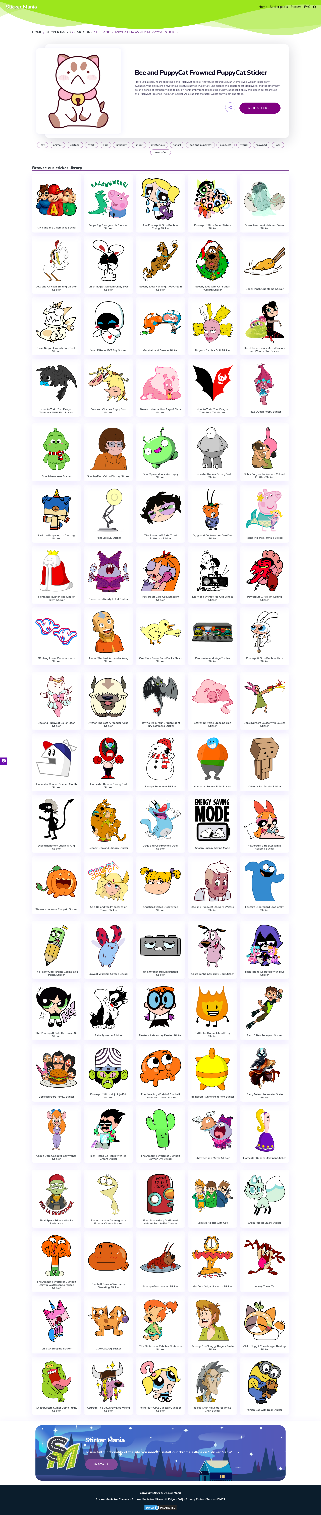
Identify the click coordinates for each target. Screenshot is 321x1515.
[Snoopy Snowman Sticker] (160, 759)
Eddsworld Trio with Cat (212, 1222)
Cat (42, 145)
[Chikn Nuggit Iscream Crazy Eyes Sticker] (108, 260)
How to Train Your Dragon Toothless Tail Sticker (213, 411)
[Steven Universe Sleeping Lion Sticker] (212, 696)
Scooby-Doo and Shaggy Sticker (108, 848)
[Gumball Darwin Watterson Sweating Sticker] (108, 1256)
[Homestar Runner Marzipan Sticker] (264, 1130)
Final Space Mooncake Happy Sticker (160, 476)
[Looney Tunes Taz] (264, 1257)
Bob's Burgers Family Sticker (56, 1096)
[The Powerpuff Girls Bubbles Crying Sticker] (160, 199)
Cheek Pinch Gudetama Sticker (265, 288)
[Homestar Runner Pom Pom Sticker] (212, 1069)
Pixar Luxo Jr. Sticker (108, 537)
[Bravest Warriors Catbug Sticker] (108, 946)
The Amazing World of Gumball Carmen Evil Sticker (160, 1157)
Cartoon (75, 145)
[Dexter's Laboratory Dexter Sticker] (160, 1008)
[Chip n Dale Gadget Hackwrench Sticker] (56, 1129)
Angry (138, 145)
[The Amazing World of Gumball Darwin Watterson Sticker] (160, 1068)
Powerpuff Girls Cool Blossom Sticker (160, 598)
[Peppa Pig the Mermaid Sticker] (264, 510)
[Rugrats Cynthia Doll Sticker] (212, 323)
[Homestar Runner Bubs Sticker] (212, 759)
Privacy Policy (195, 1499)
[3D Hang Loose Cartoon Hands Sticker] (56, 632)
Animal (57, 145)
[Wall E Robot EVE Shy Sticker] (108, 323)
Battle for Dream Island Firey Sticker (212, 1035)
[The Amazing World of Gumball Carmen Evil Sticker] (160, 1129)
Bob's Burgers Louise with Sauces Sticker (264, 724)
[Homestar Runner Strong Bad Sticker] (108, 758)
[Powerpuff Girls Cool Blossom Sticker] (160, 571)
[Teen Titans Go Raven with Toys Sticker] (264, 945)
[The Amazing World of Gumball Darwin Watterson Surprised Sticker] (56, 1256)
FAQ (180, 1499)
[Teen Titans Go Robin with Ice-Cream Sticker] (108, 1129)
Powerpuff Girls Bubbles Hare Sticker (264, 660)
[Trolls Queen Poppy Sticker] (264, 384)
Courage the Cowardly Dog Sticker (212, 973)
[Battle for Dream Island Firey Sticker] (212, 1007)
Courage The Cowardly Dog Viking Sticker (108, 1409)
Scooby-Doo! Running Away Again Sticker (160, 288)
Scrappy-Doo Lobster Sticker (160, 1286)
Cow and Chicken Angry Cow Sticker (108, 411)
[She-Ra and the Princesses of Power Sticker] (108, 881)
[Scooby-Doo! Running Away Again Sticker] (160, 260)
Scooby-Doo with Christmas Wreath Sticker (212, 288)
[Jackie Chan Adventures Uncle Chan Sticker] (212, 1381)
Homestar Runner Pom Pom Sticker (212, 1096)
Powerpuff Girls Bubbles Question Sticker (160, 1409)
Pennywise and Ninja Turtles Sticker (212, 660)
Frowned (261, 145)
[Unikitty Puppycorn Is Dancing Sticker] (56, 509)
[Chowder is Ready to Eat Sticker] (108, 571)
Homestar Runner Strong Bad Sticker (108, 786)
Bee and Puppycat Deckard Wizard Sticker (212, 908)
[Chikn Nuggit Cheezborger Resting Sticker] (264, 1320)
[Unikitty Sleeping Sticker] (56, 1321)
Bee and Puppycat (200, 145)
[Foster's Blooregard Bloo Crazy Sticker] (264, 881)
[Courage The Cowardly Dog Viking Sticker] (108, 1381)
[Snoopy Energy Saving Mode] (212, 820)
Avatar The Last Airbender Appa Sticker (108, 724)
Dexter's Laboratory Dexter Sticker (160, 1035)
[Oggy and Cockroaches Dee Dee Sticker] (212, 509)
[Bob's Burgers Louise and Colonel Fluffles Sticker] (264, 448)
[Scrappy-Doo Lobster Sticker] (160, 1257)
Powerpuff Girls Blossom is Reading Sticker (264, 847)
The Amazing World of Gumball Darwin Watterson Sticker (160, 1096)
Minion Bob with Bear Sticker (264, 1409)
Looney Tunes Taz (264, 1286)
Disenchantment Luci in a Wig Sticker (56, 847)
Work (91, 145)
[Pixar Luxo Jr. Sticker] (108, 510)
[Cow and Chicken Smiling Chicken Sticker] (56, 260)
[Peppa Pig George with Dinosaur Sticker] (108, 199)
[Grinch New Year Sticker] (56, 449)
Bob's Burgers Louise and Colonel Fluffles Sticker (264, 476)
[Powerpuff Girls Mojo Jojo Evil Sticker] (108, 1068)
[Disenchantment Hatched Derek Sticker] (264, 199)
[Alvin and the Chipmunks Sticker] (56, 200)
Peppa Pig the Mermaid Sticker (264, 537)
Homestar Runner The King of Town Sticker (56, 598)
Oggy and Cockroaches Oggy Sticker (160, 847)
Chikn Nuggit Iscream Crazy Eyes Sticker (108, 288)
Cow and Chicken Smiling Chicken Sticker (56, 288)
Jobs (278, 145)
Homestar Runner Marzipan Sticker (264, 1158)
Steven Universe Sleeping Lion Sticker (212, 724)
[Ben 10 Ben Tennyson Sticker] (264, 1008)
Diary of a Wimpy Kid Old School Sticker (212, 598)
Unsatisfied (160, 152)
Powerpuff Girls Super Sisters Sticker (212, 227)
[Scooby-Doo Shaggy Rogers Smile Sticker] (212, 1320)
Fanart (177, 145)
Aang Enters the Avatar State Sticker (264, 1096)
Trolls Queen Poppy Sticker (264, 411)
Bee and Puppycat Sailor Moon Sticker (56, 724)
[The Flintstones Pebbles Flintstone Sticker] (160, 1320)
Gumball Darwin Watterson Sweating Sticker (108, 1286)
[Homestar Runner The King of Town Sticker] (56, 571)
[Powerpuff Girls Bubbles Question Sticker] (160, 1381)
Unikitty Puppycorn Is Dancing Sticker (56, 537)
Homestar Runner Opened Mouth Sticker (56, 786)
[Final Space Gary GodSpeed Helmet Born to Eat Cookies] (160, 1194)
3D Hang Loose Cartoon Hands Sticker (56, 660)
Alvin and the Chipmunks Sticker (56, 227)
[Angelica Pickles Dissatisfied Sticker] (160, 881)
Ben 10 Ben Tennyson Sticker (265, 1035)
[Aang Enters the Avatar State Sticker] (264, 1068)
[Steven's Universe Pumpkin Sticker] (56, 882)
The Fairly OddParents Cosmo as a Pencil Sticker (56, 973)
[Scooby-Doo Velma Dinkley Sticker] (108, 449)
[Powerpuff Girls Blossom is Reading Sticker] (264, 819)
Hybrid (244, 145)
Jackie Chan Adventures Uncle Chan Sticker (212, 1409)
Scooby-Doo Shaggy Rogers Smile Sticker (212, 1348)
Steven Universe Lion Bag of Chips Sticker (160, 411)
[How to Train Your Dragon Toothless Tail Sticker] (212, 383)
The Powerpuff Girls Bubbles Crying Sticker (160, 227)
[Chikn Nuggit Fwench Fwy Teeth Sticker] (56, 322)
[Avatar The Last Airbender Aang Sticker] (108, 632)
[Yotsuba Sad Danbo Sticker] (264, 759)
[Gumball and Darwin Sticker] (160, 323)
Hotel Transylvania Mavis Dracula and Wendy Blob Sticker (264, 350)
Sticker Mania (21, 7)
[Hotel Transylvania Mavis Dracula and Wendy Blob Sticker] (264, 322)
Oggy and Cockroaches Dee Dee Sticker (212, 537)
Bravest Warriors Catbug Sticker (108, 973)
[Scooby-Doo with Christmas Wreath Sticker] (212, 260)
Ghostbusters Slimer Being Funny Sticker (56, 1409)
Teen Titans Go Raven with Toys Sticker (264, 973)
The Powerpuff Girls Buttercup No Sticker (56, 1035)
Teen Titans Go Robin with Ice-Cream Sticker (108, 1157)
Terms (210, 1499)
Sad (105, 145)
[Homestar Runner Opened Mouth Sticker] (56, 758)
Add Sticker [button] (260, 108)
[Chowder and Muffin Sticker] (212, 1130)
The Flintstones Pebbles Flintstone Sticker (160, 1348)
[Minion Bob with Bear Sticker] (264, 1382)
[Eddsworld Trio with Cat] (212, 1195)
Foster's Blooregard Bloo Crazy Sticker (264, 908)
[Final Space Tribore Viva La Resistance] (56, 1194)
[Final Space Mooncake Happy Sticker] (160, 448)
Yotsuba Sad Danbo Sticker (264, 786)
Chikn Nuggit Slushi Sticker (264, 1222)
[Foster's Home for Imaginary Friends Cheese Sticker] (108, 1194)
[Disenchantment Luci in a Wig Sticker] (56, 819)
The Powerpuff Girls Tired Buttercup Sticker (160, 537)
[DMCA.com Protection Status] (160, 1510)
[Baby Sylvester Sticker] (108, 1008)
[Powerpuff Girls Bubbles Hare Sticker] (264, 632)
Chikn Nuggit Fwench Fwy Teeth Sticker (56, 350)
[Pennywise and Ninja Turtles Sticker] (212, 632)
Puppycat (225, 145)
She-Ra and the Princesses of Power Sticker (108, 908)
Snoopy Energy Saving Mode (212, 848)
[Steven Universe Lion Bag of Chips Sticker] (160, 383)
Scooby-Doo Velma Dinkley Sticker (108, 476)
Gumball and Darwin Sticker (160, 350)
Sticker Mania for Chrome (112, 1499)
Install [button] (101, 1464)
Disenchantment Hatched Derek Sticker (264, 227)
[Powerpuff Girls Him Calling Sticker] (264, 571)
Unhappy (121, 145)
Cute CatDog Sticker (108, 1348)
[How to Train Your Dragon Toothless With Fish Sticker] (56, 383)
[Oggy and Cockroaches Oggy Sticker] (160, 819)
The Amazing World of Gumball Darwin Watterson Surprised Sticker (56, 1285)
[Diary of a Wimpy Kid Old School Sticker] (212, 571)
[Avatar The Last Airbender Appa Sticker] (108, 696)
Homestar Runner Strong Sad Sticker (212, 476)
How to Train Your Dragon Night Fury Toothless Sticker (160, 724)
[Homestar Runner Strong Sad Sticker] (212, 448)
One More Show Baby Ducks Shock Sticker (160, 660)
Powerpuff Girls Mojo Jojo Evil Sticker (108, 1096)
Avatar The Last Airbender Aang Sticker (108, 660)
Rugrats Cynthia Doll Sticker (212, 350)
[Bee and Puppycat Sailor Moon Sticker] (56, 696)
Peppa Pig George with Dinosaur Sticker (108, 227)
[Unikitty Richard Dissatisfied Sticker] (160, 945)
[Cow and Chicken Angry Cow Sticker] (108, 383)
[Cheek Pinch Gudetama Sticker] (264, 261)
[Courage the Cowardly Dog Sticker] (212, 946)
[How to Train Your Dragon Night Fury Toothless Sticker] (160, 696)
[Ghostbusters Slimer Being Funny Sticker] (56, 1381)
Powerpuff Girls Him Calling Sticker (264, 598)
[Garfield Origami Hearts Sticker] (212, 1257)
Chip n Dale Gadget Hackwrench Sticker (56, 1157)
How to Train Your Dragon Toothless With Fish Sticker (56, 411)
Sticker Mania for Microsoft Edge (153, 1499)
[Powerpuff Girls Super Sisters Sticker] (212, 199)
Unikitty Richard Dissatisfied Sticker (160, 973)
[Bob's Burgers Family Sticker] (56, 1069)
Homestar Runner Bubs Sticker (212, 786)
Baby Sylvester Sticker (108, 1035)
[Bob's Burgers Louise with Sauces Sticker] (264, 696)
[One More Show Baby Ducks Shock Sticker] (160, 632)
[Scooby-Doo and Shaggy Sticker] (108, 820)
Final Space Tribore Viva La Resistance (56, 1222)
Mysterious (158, 145)
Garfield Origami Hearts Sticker (212, 1286)
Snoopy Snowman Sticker (160, 786)
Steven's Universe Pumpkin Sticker (56, 909)
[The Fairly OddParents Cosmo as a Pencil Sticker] (56, 945)
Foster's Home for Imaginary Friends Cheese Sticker (108, 1222)
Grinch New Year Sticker (56, 476)
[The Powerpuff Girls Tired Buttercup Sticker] (160, 509)
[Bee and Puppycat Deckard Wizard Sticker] (212, 881)
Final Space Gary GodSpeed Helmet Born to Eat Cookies (160, 1222)
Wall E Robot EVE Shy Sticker (108, 350)
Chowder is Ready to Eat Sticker (108, 599)
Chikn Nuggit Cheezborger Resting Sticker (264, 1348)
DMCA (221, 1499)
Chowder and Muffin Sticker (212, 1158)
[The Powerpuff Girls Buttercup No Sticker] (56, 1007)
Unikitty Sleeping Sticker (56, 1348)
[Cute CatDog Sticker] (108, 1321)
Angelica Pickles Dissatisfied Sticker (160, 908)
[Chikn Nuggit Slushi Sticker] (264, 1195)
